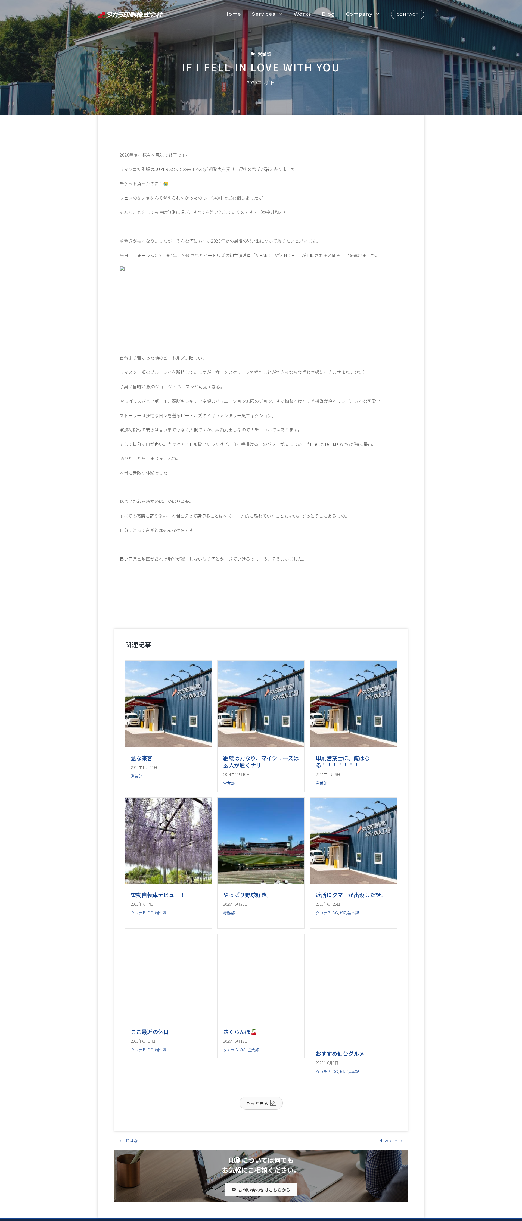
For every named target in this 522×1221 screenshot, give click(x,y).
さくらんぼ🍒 (240, 1061)
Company (359, 14)
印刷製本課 (349, 927)
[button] (261, 1132)
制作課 (160, 927)
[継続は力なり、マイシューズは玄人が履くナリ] (261, 745)
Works (302, 14)
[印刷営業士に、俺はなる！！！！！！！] (353, 745)
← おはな (129, 1169)
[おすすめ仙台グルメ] (353, 1069)
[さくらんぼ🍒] (261, 1048)
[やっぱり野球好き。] (261, 896)
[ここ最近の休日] (168, 1048)
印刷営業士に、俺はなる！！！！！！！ (343, 761)
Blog (328, 14)
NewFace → (390, 1169)
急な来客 (142, 758)
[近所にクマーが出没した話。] (353, 896)
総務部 (229, 927)
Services (263, 14)
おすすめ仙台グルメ (340, 1082)
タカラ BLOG (142, 927)
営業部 (264, 54)
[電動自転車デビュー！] (168, 896)
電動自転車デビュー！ (158, 909)
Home (232, 14)
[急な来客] (168, 745)
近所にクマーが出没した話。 (351, 909)
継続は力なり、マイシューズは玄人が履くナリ (261, 761)
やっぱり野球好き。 (247, 909)
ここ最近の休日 (150, 1061)
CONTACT (407, 14)
